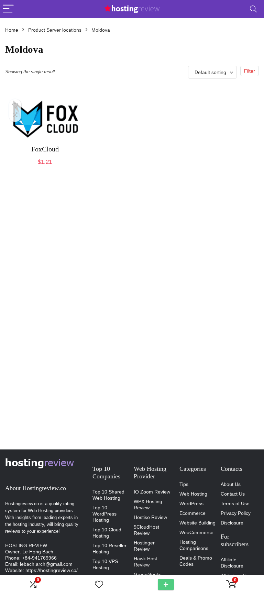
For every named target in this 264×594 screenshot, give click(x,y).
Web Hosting (193, 494)
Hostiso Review (150, 517)
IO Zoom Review (152, 492)
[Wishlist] (99, 584)
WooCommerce (196, 532)
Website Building (197, 523)
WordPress (191, 503)
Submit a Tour (166, 584)
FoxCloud (45, 149)
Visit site (45, 169)
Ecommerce (192, 513)
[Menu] (8, 9)
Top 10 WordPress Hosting (104, 514)
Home (11, 30)
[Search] (253, 9)
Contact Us (233, 494)
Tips (183, 484)
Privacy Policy (236, 513)
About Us (231, 484)
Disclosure (232, 523)
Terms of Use (235, 503)
